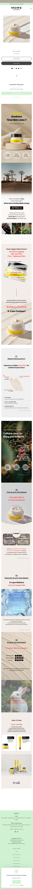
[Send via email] (18, 68)
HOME (16, 851)
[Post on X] (14, 68)
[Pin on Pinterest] (16, 68)
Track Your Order (16, 854)
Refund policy (16, 857)
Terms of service (16, 863)
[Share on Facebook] (12, 68)
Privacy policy (16, 860)
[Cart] (31, 8)
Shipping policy (16, 866)
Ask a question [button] (16, 97)
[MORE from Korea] (16, 8)
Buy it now (16, 63)
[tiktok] (17, 831)
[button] (21, 68)
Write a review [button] (16, 93)
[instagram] (15, 831)
